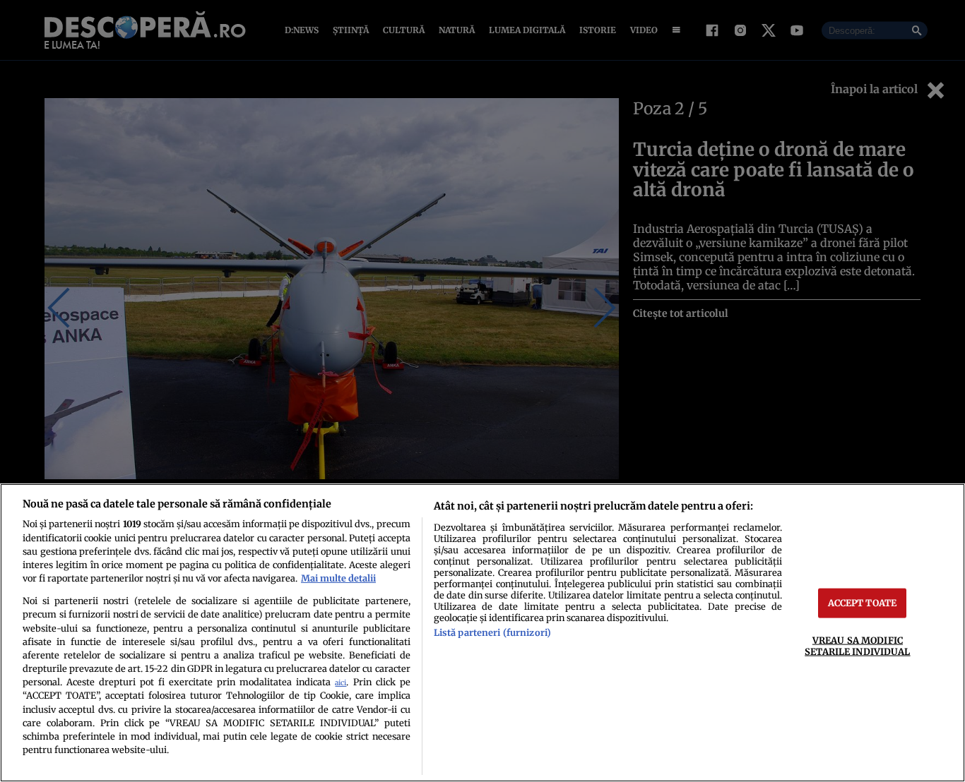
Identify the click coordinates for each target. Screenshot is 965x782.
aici (340, 682)
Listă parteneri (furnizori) (492, 632)
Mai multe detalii (338, 578)
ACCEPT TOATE (862, 602)
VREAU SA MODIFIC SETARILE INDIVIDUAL (857, 645)
